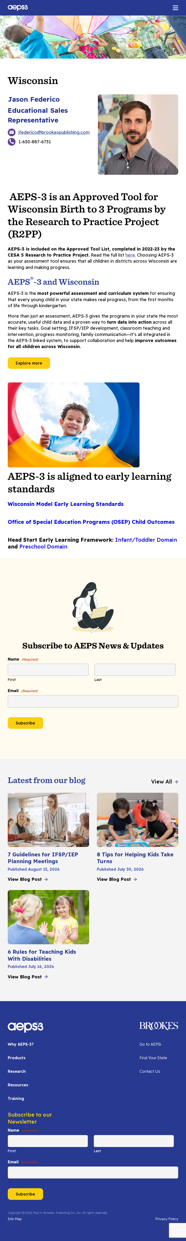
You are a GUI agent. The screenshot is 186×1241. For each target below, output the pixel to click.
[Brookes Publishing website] (139, 1025)
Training (16, 1098)
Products (16, 1057)
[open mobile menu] (175, 8)
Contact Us (150, 1071)
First (12, 679)
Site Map (15, 1219)
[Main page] (18, 7)
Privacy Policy (166, 1219)
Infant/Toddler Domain (146, 539)
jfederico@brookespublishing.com (54, 132)
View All (161, 781)
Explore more (29, 363)
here (130, 255)
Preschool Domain (43, 546)
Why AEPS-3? (21, 1044)
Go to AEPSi (150, 1044)
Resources (18, 1084)
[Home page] (25, 1030)
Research (17, 1071)
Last (98, 679)
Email (23, 690)
